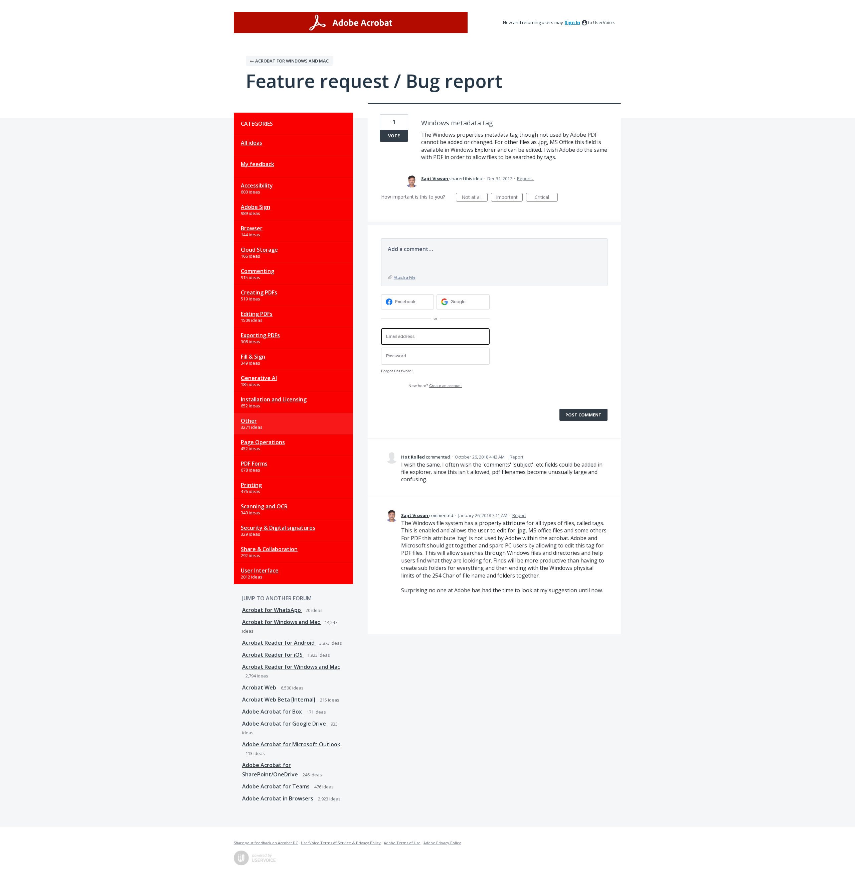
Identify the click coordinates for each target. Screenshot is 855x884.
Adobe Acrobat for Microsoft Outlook (291, 744)
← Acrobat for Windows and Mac (289, 61)
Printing (251, 485)
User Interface (260, 570)
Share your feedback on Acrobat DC (266, 842)
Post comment (583, 415)
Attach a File (404, 277)
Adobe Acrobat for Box (272, 711)
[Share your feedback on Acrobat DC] (351, 22)
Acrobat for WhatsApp (272, 610)
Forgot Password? (397, 371)
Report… (525, 178)
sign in (572, 22)
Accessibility (257, 185)
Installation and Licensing (274, 399)
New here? (435, 385)
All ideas (251, 142)
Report (516, 457)
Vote (394, 136)
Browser (252, 228)
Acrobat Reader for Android (279, 642)
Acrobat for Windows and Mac (281, 622)
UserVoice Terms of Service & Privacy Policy (341, 842)
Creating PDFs (259, 292)
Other (249, 420)
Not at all (475, 198)
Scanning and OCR (264, 506)
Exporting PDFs (260, 335)
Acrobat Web (260, 687)
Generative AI (259, 378)
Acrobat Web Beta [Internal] (279, 699)
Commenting (257, 271)
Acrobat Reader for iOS (273, 654)
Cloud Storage (259, 249)
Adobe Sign (255, 207)
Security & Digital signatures (278, 527)
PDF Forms (254, 463)
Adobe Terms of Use (402, 842)
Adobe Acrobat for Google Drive (284, 723)
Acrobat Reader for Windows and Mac (291, 666)
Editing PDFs (257, 314)
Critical (546, 198)
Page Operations (263, 442)
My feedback (257, 164)
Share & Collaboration (269, 549)
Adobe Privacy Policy (442, 842)
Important (509, 198)
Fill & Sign (253, 356)
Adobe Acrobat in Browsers (278, 798)
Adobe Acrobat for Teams (276, 786)
